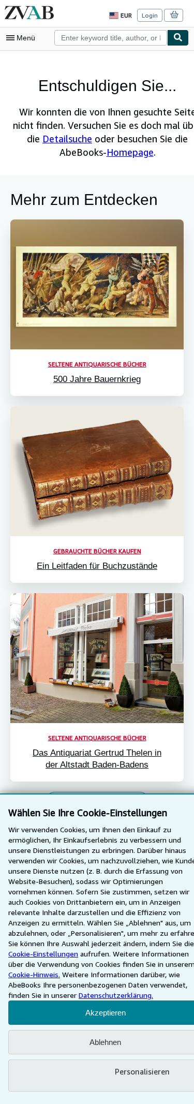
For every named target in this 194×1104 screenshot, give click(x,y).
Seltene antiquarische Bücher (97, 364)
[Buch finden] (178, 38)
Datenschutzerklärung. (116, 995)
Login (150, 15)
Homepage (130, 152)
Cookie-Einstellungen (43, 953)
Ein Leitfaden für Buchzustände (97, 566)
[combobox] (110, 38)
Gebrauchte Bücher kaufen (97, 551)
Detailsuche (67, 138)
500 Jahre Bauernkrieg (97, 379)
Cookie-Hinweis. (34, 974)
